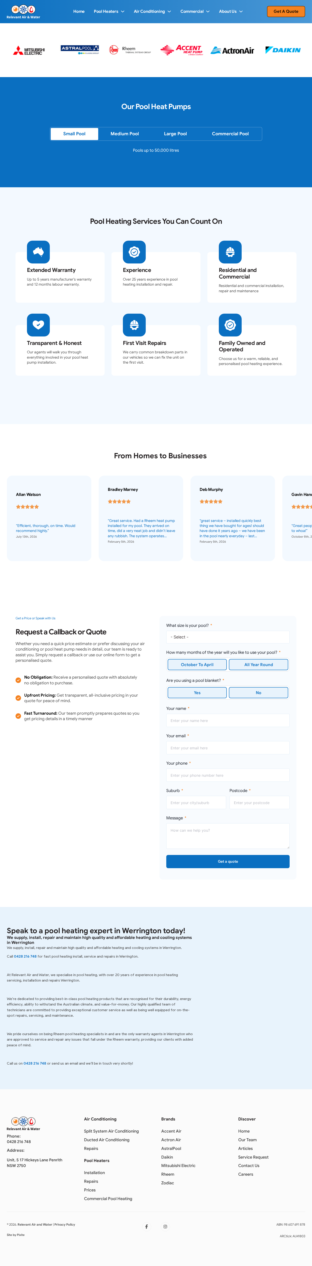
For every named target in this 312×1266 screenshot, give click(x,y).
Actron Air (171, 1139)
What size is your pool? (187, 625)
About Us (227, 11)
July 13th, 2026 (26, 537)
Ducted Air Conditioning (107, 1139)
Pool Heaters (106, 11)
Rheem (167, 1174)
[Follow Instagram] (165, 1226)
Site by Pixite (16, 1235)
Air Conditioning (149, 11)
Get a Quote (286, 11)
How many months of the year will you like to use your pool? (221, 652)
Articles (245, 1148)
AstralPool (171, 1148)
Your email (176, 736)
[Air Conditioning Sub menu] (169, 11)
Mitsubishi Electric (178, 1165)
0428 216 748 (25, 956)
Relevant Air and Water (35, 1224)
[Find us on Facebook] (146, 1226)
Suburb (173, 791)
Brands (168, 1119)
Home (79, 11)
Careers (245, 1174)
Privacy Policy (64, 1224)
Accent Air (171, 1131)
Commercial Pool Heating (108, 1198)
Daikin (167, 1157)
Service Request (253, 1157)
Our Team (247, 1139)
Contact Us (248, 1165)
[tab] (74, 134)
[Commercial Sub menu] (208, 11)
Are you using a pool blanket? (193, 680)
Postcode (238, 791)
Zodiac (167, 1182)
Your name (176, 708)
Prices (90, 1190)
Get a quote (228, 861)
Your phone (177, 763)
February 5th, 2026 (121, 542)
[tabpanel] (156, 154)
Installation (94, 1172)
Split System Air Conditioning (111, 1131)
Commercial (192, 11)
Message (174, 818)
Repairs (91, 1148)
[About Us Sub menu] (241, 11)
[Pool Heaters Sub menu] (123, 11)
